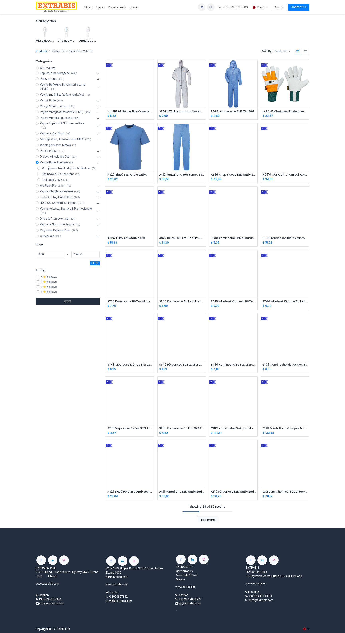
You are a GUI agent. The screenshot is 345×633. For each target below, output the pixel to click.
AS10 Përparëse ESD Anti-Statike (233, 491)
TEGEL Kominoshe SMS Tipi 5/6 (232, 111)
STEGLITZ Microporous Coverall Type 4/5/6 (181, 111)
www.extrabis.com (47, 583)
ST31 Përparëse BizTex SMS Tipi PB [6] (129, 428)
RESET (68, 301)
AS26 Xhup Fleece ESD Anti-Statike (233, 174)
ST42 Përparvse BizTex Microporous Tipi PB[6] (181, 364)
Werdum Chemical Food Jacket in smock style (285, 491)
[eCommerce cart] (201, 7)
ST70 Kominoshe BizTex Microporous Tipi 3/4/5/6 (285, 238)
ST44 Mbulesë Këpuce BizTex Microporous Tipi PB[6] (285, 301)
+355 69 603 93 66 (50, 599)
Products (41, 51)
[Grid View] (298, 51)
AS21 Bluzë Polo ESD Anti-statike (129, 491)
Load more (207, 520)
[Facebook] (41, 560)
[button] (211, 7)
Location (43, 595)
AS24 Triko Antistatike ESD (126, 238)
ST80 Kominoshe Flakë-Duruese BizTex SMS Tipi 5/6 (233, 238)
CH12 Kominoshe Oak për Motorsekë (233, 428)
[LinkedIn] (53, 560)
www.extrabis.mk (116, 584)
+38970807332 (118, 596)
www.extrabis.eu (255, 583)
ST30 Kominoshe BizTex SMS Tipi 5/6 (181, 428)
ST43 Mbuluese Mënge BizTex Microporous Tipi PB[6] (129, 364)
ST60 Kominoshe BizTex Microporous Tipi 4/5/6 (129, 301)
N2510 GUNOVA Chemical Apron (285, 174)
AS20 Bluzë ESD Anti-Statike (127, 174)
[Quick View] (151, 66)
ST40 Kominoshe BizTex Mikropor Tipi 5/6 (233, 364)
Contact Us (299, 7)
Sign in (278, 7)
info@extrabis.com (51, 603)
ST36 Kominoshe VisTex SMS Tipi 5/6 (285, 364)
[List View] (305, 51)
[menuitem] (88, 7)
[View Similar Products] (151, 93)
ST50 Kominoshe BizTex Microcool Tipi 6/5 (181, 301)
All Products (47, 68)
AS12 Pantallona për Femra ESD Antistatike (181, 174)
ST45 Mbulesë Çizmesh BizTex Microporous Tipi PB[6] (233, 301)
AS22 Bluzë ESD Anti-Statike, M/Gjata (181, 238)
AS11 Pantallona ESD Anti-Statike (181, 491)
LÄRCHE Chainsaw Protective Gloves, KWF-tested (285, 111)
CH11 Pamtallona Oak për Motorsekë (285, 428)
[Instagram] (64, 560)
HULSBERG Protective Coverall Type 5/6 (129, 111)
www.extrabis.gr (185, 586)
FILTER (94, 263)
